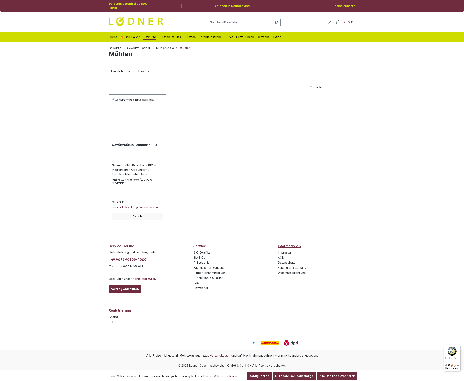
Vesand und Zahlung (292, 267)
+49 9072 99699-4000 (128, 259)
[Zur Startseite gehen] (136, 22)
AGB (281, 257)
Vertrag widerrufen (125, 289)
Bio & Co (199, 257)
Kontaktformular (144, 279)
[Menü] (458, 347)
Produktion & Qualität (208, 278)
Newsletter (200, 288)
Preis (141, 71)
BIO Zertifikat (202, 252)
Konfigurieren (259, 376)
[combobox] (240, 22)
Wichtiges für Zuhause (208, 267)
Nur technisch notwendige (294, 376)
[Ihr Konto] (329, 22)
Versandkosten (220, 355)
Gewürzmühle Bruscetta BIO (134, 145)
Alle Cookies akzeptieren (337, 376)
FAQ (196, 283)
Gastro (113, 317)
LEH (112, 322)
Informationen (289, 246)
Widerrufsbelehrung (292, 273)
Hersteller (118, 71)
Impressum (285, 252)
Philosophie (201, 262)
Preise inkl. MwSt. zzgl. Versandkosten (135, 207)
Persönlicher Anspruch (209, 273)
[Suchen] (276, 22)
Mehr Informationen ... (226, 376)
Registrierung (120, 310)
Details (137, 216)
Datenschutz (286, 262)
